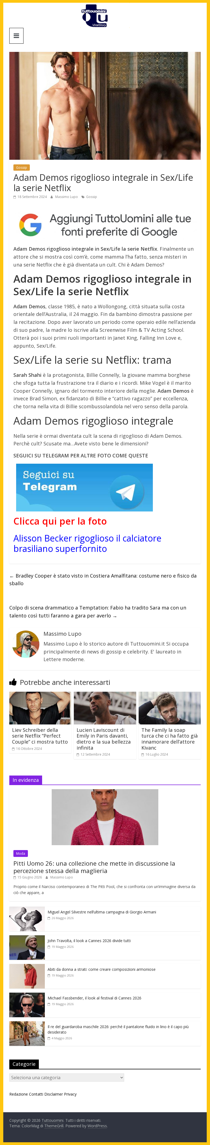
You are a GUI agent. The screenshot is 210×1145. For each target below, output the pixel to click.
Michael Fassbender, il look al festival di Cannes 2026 (94, 998)
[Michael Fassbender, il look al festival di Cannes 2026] (27, 995)
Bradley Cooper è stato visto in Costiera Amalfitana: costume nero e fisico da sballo (103, 579)
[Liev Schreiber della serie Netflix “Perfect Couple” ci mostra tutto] (40, 695)
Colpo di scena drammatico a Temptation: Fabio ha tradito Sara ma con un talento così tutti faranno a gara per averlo (97, 611)
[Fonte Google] (105, 225)
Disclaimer (53, 1094)
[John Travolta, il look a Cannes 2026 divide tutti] (27, 938)
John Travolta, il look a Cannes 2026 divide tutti (89, 940)
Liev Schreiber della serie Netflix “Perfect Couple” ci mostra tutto (40, 736)
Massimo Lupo (67, 196)
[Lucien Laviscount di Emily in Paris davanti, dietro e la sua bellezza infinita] (105, 695)
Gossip (21, 167)
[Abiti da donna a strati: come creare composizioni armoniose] (27, 966)
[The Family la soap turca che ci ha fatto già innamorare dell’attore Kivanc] (170, 695)
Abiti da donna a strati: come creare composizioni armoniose (102, 969)
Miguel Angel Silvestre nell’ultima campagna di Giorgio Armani (102, 912)
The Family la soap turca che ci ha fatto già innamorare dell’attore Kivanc (169, 739)
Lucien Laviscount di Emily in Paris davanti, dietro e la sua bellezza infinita (104, 739)
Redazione (18, 1094)
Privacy (70, 1094)
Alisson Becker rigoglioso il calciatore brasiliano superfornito (87, 543)
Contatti (36, 1094)
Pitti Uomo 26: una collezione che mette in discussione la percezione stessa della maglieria (94, 866)
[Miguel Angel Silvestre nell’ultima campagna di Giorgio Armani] (27, 909)
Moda (20, 853)
